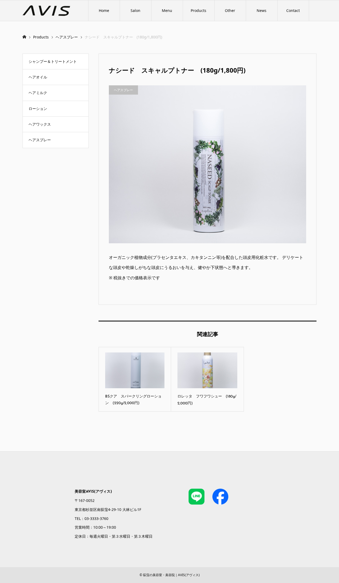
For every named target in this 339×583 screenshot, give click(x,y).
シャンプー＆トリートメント (53, 61)
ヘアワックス (40, 124)
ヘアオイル (38, 77)
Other (230, 10)
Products (198, 10)
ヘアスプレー (40, 139)
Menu (167, 10)
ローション (38, 108)
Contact (293, 10)
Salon (135, 10)
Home (104, 10)
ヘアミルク (38, 92)
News (261, 10)
